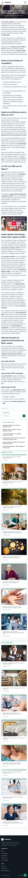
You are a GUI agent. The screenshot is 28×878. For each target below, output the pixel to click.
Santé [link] (2, 851)
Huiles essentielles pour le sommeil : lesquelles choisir (12, 426)
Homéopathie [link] (4, 853)
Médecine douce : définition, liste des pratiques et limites (12, 430)
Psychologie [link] (4, 855)
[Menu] (25, 2)
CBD (7, 408)
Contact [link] (3, 866)
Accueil (3, 408)
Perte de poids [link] (4, 860)
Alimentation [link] (4, 858)
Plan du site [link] (4, 868)
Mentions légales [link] (5, 870)
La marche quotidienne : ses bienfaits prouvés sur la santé (12, 434)
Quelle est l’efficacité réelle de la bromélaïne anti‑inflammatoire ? (14, 442)
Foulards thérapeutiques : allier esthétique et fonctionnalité (14, 447)
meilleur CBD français (19, 162)
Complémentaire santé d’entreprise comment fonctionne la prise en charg (14, 438)
